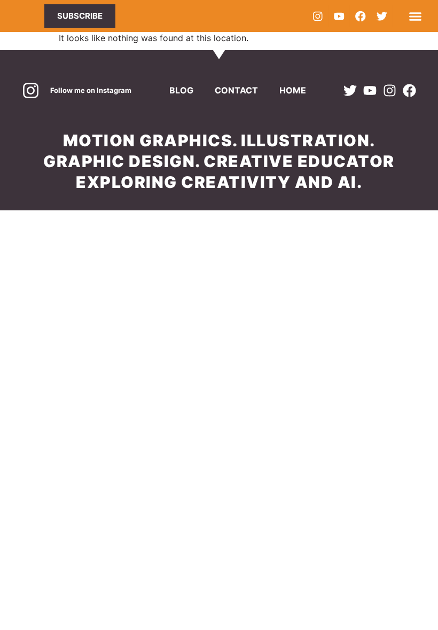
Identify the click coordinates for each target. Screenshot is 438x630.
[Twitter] (381, 16)
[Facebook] (360, 16)
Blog (181, 90)
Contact (236, 90)
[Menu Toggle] (415, 16)
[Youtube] (338, 16)
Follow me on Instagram (90, 90)
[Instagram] (317, 16)
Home (292, 90)
